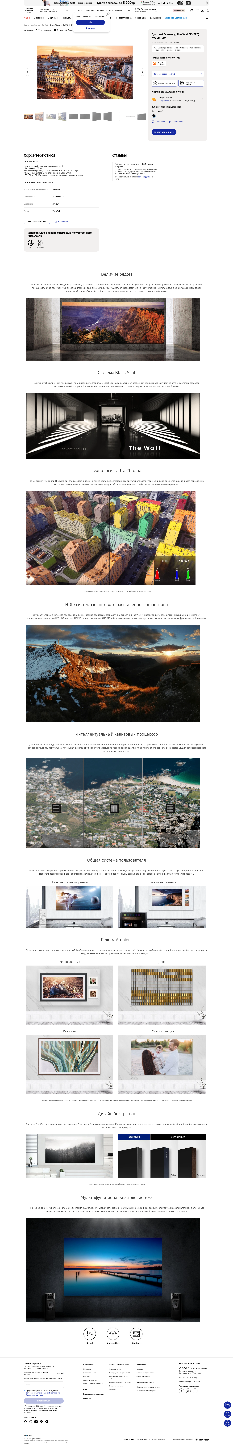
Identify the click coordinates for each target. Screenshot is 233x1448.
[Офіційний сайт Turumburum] (202, 1439)
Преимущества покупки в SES (119, 1373)
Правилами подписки (34, 1395)
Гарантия (140, 1369)
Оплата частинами (90, 1380)
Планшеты (66, 18)
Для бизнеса (155, 18)
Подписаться (43, 1400)
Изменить (90, 28)
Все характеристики (37, 221)
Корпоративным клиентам (93, 1394)
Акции (27, 18)
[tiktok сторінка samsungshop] (41, 1421)
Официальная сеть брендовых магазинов (48, 10)
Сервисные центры (143, 1377)
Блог (85, 1390)
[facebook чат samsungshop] (25, 1421)
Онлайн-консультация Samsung (120, 1382)
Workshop (112, 1390)
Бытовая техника (124, 18)
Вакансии (87, 1398)
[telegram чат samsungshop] (46, 1421)
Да (90, 22)
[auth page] (202, 10)
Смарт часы (53, 18)
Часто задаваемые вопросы (93, 1384)
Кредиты (118, 10)
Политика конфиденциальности (148, 1387)
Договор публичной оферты (147, 1391)
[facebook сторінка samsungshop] (195, 1391)
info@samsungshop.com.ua (189, 1382)
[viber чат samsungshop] (188, 1391)
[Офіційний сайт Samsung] (128, 1439)
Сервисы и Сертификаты (176, 18)
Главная (26, 25)
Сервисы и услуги (115, 1369)
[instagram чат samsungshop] (30, 1421)
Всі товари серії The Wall (164, 74)
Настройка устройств (116, 1386)
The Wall (45, 25)
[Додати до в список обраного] (197, 10)
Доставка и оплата (90, 1373)
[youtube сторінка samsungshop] (36, 1421)
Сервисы (109, 10)
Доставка (100, 10)
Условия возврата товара (145, 1373)
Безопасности (54, 1393)
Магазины (90, 10)
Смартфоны (39, 18)
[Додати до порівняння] (191, 10)
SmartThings (140, 18)
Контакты (86, 1377)
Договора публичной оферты (37, 1393)
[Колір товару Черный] (153, 115)
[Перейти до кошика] (207, 10)
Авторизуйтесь (164, 101)
